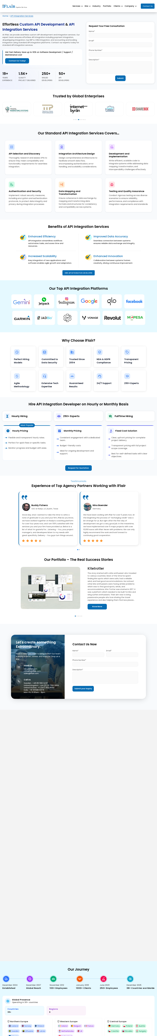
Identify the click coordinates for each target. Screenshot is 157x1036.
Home (5, 16)
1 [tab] (73, 119)
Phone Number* (95, 50)
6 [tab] (81, 119)
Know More (97, 606)
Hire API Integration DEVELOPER (78, 273)
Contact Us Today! (17, 61)
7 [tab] (83, 119)
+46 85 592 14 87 (40, 683)
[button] (77, 549)
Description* (94, 59)
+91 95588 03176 (36, 690)
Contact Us (148, 6)
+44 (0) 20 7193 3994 (49, 685)
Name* (92, 31)
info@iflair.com (30, 669)
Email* (91, 40)
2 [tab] (75, 119)
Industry (96, 6)
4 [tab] (78, 119)
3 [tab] (77, 119)
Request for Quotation (78, 468)
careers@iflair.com (32, 671)
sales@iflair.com (31, 673)
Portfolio (107, 6)
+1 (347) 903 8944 (46, 687)
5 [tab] (80, 119)
